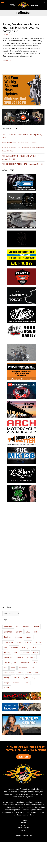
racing (6, 677)
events (38, 642)
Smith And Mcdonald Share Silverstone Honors (19, 143)
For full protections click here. (23, 815)
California (37, 632)
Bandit (36, 626)
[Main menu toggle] (2, 2)
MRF (35, 663)
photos (20, 672)
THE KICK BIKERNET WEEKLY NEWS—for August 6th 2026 (22, 164)
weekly (34, 683)
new (5, 668)
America (26, 626)
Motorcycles (10, 662)
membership (8, 657)
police (29, 673)
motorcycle (31, 657)
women (6, 687)
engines (28, 642)
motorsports (25, 663)
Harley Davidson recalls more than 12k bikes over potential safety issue (21, 27)
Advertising (23, 828)
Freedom (14, 647)
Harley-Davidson (29, 647)
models (20, 657)
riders (16, 677)
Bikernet (8, 632)
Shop (33, 678)
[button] (45, 2)
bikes (28, 632)
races (37, 673)
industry (7, 652)
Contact (24, 830)
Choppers (18, 637)
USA (26, 683)
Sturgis (6, 683)
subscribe (17, 683)
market (35, 652)
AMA (17, 626)
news (13, 668)
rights (26, 678)
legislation (25, 652)
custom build (8, 642)
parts (32, 668)
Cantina (7, 637)
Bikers (19, 631)
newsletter (23, 668)
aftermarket (8, 626)
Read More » (7, 61)
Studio (23, 820)
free (5, 648)
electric (19, 642)
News (23, 825)
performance (9, 672)
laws (15, 652)
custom (29, 637)
